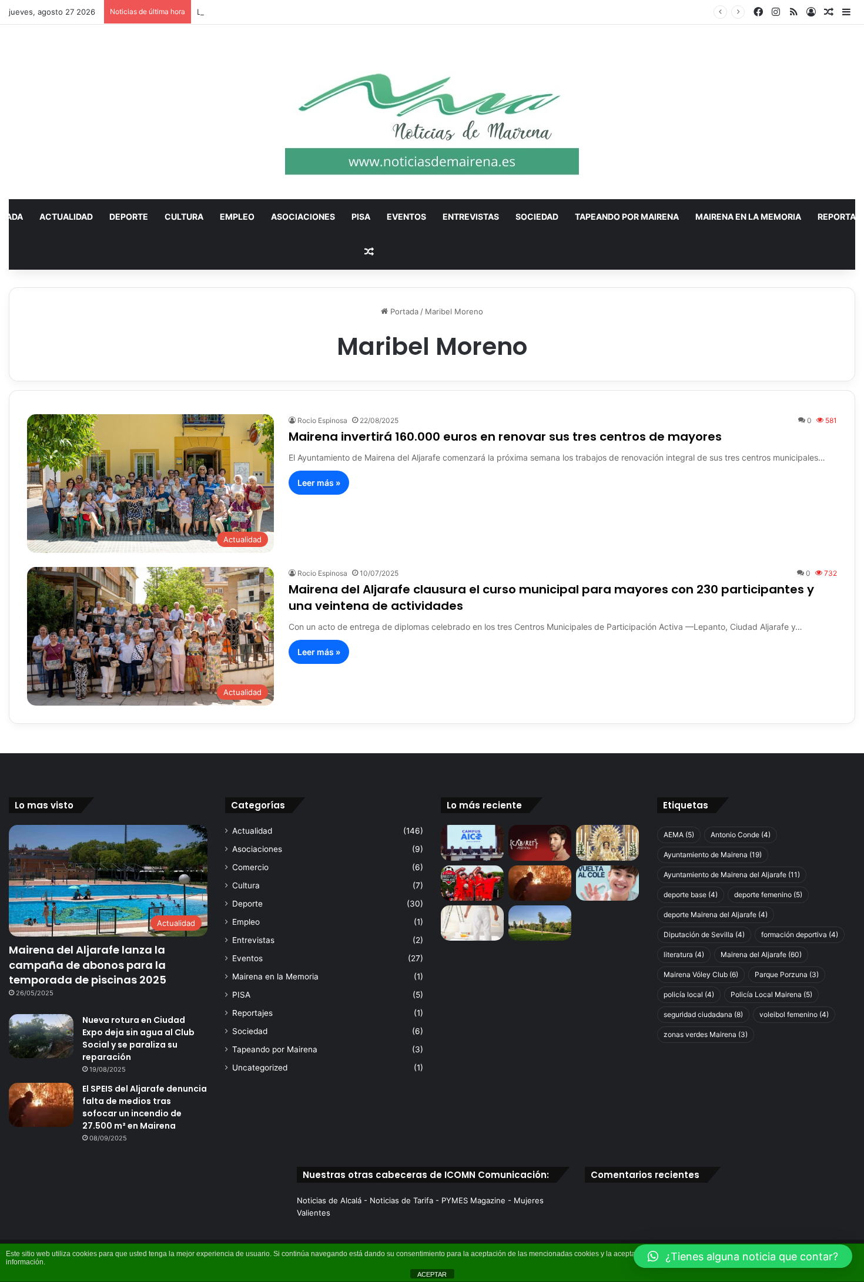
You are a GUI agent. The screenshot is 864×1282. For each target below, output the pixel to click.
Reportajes (252, 1013)
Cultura (184, 217)
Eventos (406, 217)
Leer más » (318, 483)
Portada (403, 311)
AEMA (679, 834)
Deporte (128, 217)
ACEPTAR (432, 1274)
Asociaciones (303, 217)
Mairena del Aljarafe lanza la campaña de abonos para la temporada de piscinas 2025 (87, 964)
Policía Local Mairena (771, 994)
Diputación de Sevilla (704, 934)
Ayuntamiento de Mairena (713, 854)
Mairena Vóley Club (701, 974)
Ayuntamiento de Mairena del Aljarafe (732, 874)
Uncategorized (259, 1067)
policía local (689, 994)
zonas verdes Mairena (706, 1034)
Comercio (250, 867)
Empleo (237, 217)
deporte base (691, 894)
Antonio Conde (741, 834)
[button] (743, 1256)
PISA (360, 217)
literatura (684, 954)
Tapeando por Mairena (627, 217)
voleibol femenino (794, 1014)
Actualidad (66, 217)
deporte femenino (768, 894)
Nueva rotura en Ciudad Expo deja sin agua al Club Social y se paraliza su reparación (138, 1038)
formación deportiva (799, 934)
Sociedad (536, 217)
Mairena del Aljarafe (761, 954)
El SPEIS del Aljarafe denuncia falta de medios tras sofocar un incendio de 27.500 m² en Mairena (144, 1107)
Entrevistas (471, 217)
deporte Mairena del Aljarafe (716, 914)
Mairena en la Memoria (748, 217)
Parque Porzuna (787, 974)
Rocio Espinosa (322, 420)
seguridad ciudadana (703, 1014)
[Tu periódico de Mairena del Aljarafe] (432, 112)
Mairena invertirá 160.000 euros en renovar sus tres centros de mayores (505, 436)
